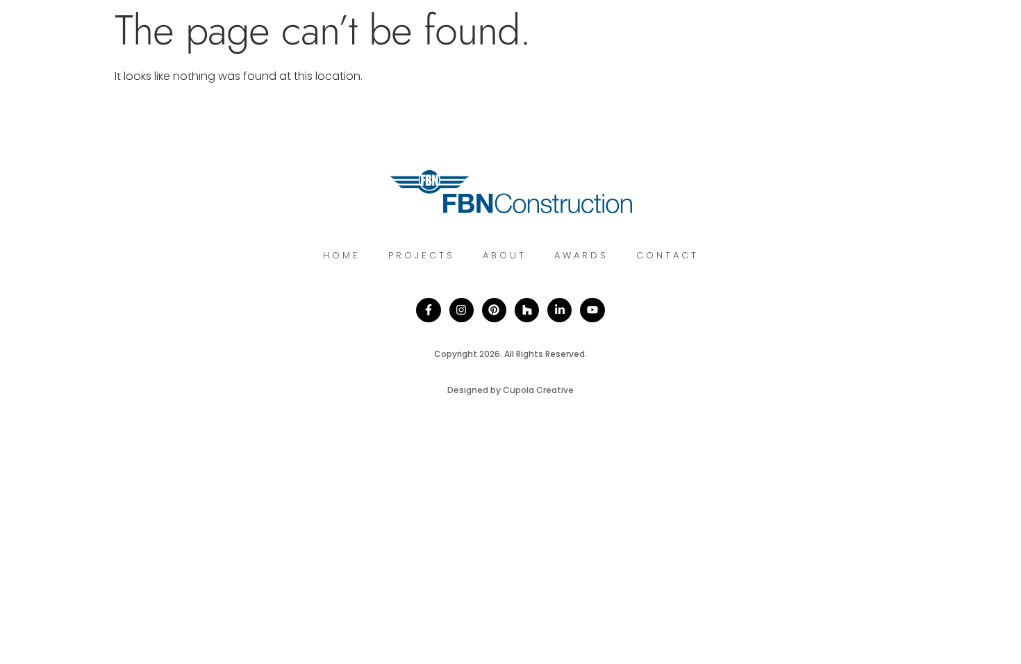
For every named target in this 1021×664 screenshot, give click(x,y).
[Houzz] (527, 310)
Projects (421, 255)
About (504, 255)
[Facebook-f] (428, 310)
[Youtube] (592, 310)
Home (341, 255)
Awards (581, 255)
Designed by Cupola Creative (510, 390)
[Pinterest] (494, 310)
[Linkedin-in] (559, 310)
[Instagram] (461, 310)
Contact (667, 255)
